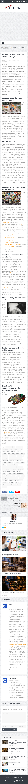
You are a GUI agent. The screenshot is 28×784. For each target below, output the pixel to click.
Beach (8, 451)
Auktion (20, 449)
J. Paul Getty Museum (10, 246)
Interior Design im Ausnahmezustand (11, 573)
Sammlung (5, 480)
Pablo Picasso (11, 475)
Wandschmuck (6, 484)
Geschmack (5, 460)
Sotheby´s (17, 480)
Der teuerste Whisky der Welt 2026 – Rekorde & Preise (17, 757)
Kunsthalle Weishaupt (10, 241)
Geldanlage (5, 458)
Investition (10, 462)
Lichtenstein (8, 469)
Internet (4, 462)
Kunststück (13, 466)
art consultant (19, 446)
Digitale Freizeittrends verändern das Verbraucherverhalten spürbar (17, 769)
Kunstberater (14, 464)
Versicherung (10, 482)
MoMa (4, 473)
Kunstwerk (20, 466)
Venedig (4, 482)
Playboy (23, 475)
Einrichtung (14, 60)
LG (3, 469)
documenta (5, 455)
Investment (17, 462)
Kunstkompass (8, 287)
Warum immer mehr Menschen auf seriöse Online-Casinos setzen (13, 593)
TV (21, 480)
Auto (4, 451)
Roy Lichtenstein (14, 478)
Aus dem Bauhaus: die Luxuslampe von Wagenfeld (15, 499)
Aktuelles (5, 60)
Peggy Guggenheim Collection (12, 244)
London (14, 469)
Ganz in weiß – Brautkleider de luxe (11, 505)
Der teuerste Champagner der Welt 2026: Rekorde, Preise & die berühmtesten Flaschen (17, 750)
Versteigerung (18, 482)
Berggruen (13, 451)
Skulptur (11, 480)
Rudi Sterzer (12, 678)
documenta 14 (5, 222)
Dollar (19, 455)
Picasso (17, 475)
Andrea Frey (9, 59)
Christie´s (12, 272)
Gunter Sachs (19, 460)
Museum (9, 473)
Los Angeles (20, 469)
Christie (17, 453)
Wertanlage (18, 484)
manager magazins (19, 287)
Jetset (22, 462)
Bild (9, 453)
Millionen (18, 471)
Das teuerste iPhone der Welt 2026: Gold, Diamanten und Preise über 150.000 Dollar (17, 742)
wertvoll (4, 486)
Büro (10, 60)
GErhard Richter (18, 458)
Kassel (4, 464)
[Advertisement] (14, 26)
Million (13, 471)
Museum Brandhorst (10, 237)
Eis (22, 455)
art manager (5, 449)
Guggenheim (12, 460)
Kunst (9, 464)
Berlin (19, 451)
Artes (11, 449)
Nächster (16, 503)
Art (8, 60)
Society (18, 60)
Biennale (4, 453)
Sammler (21, 478)
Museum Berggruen (10, 234)
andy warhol (8, 446)
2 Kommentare (5, 61)
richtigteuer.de (6, 478)
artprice (4, 286)
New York (5, 475)
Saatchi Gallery (9, 242)
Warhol (12, 484)
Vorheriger (12, 497)
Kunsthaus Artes (6, 432)
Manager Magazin (6, 471)
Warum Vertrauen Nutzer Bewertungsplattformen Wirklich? (10, 553)
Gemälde (11, 458)
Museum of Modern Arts (18, 473)
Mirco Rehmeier (18, 777)
